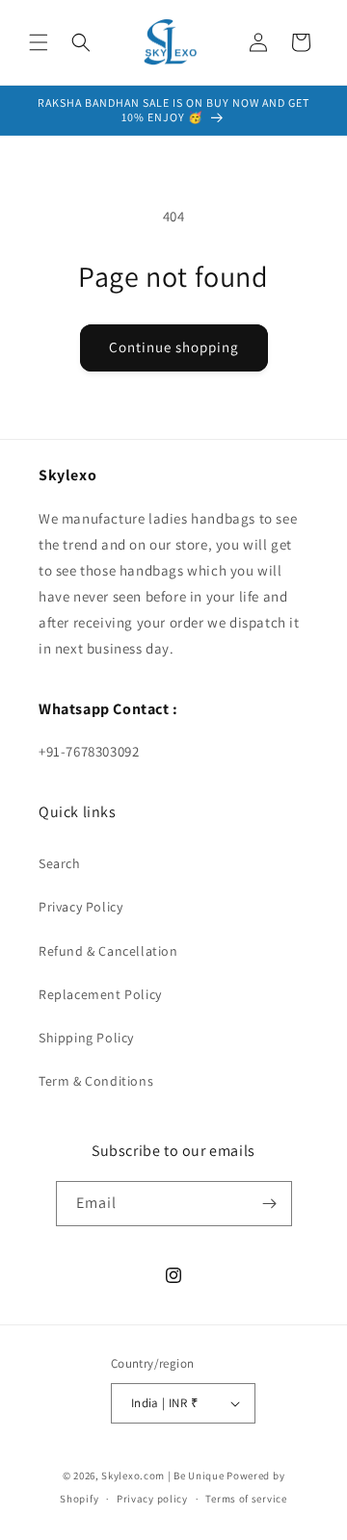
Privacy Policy (80, 906)
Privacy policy (152, 1498)
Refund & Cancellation (108, 951)
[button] (38, 42)
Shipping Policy (86, 1037)
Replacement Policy (100, 994)
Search (60, 863)
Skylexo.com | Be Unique (162, 1475)
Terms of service (245, 1498)
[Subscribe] (270, 1203)
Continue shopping (174, 347)
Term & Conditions (96, 1081)
